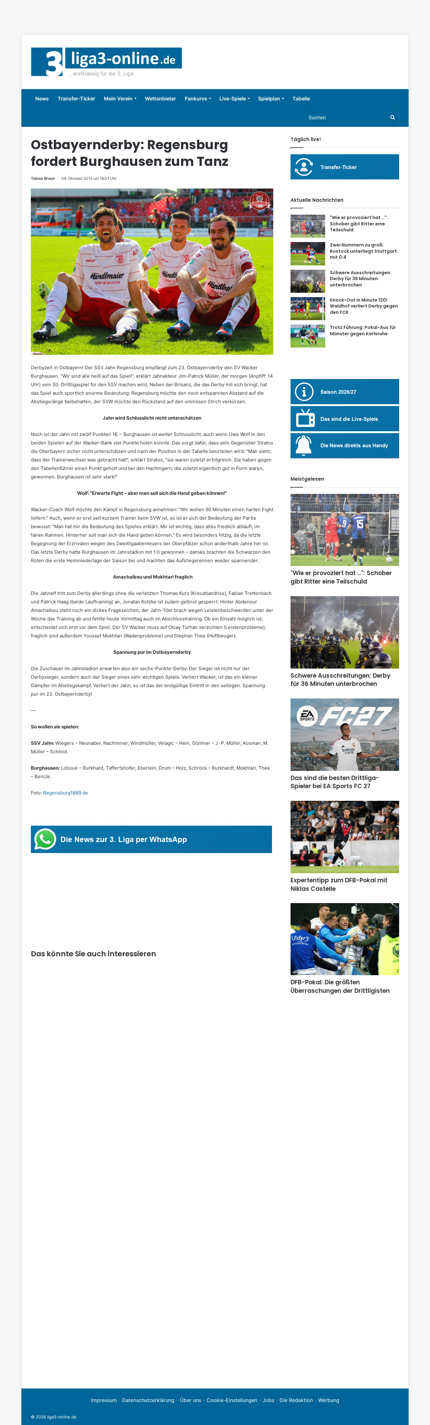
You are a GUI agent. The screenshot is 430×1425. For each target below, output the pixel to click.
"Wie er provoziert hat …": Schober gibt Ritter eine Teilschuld (359, 223)
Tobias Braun (43, 178)
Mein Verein (118, 98)
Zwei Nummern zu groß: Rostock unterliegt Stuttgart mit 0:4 (363, 251)
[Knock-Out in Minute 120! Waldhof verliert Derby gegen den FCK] (308, 308)
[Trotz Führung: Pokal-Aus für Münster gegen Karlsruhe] (308, 336)
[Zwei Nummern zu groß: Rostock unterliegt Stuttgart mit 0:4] (308, 253)
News (42, 98)
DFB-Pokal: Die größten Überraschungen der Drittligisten (340, 986)
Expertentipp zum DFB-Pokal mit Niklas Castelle (339, 884)
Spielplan (269, 98)
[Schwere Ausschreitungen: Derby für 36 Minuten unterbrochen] (308, 281)
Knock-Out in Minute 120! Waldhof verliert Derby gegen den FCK (364, 306)
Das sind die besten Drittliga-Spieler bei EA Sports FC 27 (335, 782)
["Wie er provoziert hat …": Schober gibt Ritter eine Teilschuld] (308, 226)
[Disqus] (152, 1292)
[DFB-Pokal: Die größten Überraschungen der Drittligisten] (345, 939)
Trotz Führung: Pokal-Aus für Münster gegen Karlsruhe (363, 330)
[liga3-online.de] (106, 61)
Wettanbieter (160, 98)
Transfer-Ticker (76, 98)
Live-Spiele (232, 98)
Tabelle (301, 98)
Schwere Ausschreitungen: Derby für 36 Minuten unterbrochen (360, 278)
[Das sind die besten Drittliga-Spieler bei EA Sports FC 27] (345, 734)
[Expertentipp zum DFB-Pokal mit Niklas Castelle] (345, 837)
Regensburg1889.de (65, 793)
